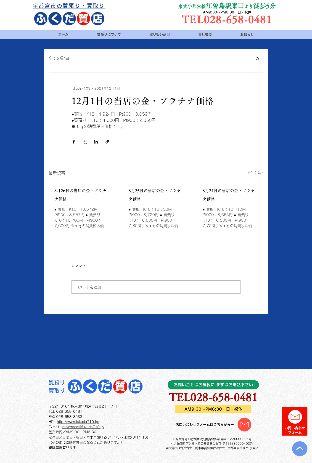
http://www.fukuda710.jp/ (78, 421)
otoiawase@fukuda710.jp (83, 427)
